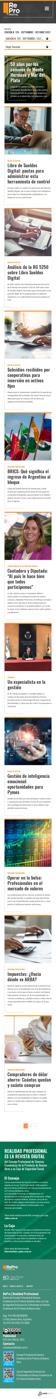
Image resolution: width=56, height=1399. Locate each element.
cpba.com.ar (11, 1218)
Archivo (29, 1286)
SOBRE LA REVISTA (16, 1286)
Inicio (5, 1286)
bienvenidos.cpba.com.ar (17, 1251)
